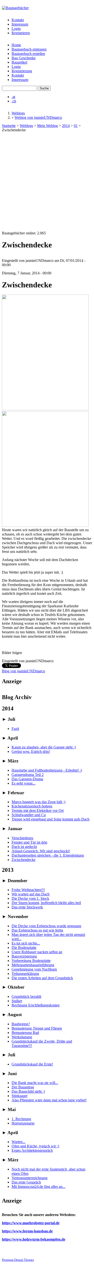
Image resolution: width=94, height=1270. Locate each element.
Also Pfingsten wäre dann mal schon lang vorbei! (49, 1100)
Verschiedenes (22, 838)
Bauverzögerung (24, 956)
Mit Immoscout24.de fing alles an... (38, 1186)
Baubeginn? (21, 1024)
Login (16, 28)
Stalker (17, 1001)
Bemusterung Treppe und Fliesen (37, 1028)
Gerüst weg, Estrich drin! (31, 751)
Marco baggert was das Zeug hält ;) (38, 802)
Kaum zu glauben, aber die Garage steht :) (44, 747)
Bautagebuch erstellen (28, 54)
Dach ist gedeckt (24, 847)
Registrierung (22, 71)
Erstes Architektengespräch (32, 1150)
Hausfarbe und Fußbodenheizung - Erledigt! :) (47, 770)
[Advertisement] (47, 182)
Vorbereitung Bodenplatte (31, 961)
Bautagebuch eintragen (29, 49)
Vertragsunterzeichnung (29, 1178)
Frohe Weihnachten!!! (28, 890)
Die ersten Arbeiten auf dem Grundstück (42, 978)
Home (16, 45)
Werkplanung (22, 1037)
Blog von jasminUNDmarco (23, 671)
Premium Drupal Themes (18, 1260)
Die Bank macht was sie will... (35, 1083)
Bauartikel (19, 62)
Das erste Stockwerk (27, 907)
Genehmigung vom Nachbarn (34, 969)
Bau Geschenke (24, 58)
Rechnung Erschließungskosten (36, 1005)
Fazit (15, 729)
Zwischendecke (23, 860)
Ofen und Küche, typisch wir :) (35, 1146)
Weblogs (18, 113)
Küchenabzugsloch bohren (32, 806)
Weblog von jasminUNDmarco (38, 117)
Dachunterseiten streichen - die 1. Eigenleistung (48, 855)
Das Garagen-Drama (27, 779)
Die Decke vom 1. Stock (30, 898)
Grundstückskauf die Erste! (32, 1064)
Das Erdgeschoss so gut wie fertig (37, 930)
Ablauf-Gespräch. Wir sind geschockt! (41, 851)
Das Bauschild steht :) (28, 1091)
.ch (14, 101)
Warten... (18, 1142)
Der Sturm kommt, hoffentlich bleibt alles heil (46, 903)
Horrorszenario (23, 1123)
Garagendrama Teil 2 (28, 775)
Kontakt (18, 20)
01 (76, 126)
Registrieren (21, 33)
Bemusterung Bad (25, 1033)
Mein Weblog (47, 126)
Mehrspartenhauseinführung (33, 965)
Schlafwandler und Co (29, 815)
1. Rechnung (21, 1119)
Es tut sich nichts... (26, 943)
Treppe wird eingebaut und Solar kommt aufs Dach (50, 819)
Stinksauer (19, 1096)
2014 (66, 126)
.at (13, 97)
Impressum (20, 24)
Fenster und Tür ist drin (29, 842)
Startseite (9, 126)
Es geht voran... (23, 783)
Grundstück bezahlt (26, 996)
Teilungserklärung (25, 974)
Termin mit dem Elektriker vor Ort (38, 810)
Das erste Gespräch (26, 1182)
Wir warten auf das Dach (30, 894)
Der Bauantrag (23, 1087)
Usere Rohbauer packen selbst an (37, 952)
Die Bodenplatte (24, 948)
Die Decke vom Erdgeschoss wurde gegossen (46, 926)
